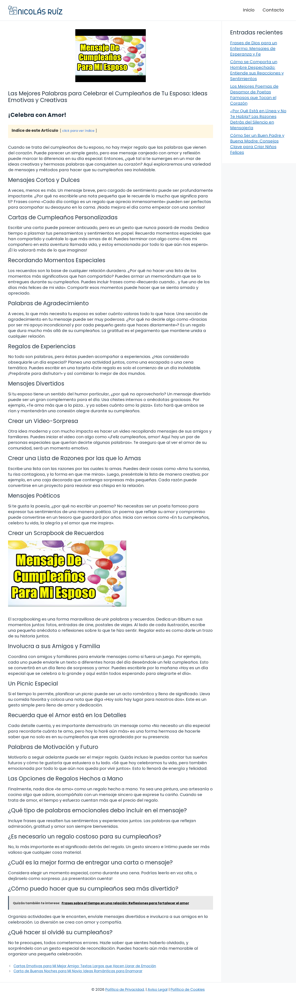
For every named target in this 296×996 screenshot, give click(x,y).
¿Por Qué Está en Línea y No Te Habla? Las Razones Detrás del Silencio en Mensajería (258, 119)
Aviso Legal (158, 989)
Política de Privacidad (124, 989)
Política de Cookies (188, 989)
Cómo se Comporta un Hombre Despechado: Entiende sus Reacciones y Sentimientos (257, 70)
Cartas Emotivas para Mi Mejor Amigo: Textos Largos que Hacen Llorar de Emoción (84, 966)
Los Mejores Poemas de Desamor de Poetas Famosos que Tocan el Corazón (254, 95)
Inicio (249, 10)
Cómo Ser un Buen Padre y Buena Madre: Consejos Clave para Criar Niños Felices (257, 144)
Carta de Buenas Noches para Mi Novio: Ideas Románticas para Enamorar (77, 971)
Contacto (273, 10)
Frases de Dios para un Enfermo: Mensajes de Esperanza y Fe (253, 48)
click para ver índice (78, 130)
